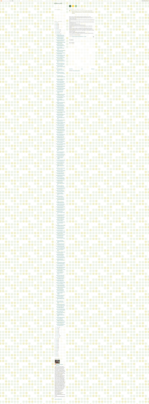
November (58, 31)
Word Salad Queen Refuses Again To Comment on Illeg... (60, 149)
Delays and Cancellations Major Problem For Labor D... (60, 298)
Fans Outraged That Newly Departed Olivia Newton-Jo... (60, 199)
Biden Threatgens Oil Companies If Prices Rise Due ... (60, 70)
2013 (56, 350)
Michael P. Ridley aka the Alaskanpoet (59, 365)
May (57, 331)
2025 (56, 24)
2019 (56, 341)
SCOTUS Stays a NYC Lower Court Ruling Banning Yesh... (60, 223)
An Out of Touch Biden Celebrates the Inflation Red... (60, 193)
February (57, 335)
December (58, 29)
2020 (56, 340)
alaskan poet (58, 3)
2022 (56, 28)
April (57, 332)
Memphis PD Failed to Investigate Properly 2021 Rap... (60, 117)
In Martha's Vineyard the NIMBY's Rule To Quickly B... (60, 165)
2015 (56, 347)
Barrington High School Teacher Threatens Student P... (60, 66)
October (57, 32)
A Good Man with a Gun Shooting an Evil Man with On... (60, 260)
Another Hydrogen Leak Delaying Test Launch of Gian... (60, 302)
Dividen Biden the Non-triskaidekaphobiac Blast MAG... (60, 314)
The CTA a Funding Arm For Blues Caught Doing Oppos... (60, 273)
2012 (56, 351)
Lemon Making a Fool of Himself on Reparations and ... (60, 76)
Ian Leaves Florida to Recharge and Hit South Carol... (60, 48)
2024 (56, 25)
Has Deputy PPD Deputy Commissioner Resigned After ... (60, 241)
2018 (56, 343)
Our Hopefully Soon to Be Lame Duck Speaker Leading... (59, 157)
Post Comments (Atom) (76, 70)
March (57, 334)
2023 (56, 27)
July (57, 328)
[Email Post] (93, 36)
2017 (56, 344)
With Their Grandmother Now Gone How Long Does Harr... (60, 249)
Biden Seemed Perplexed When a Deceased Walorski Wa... (60, 61)
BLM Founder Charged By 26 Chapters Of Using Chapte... (60, 293)
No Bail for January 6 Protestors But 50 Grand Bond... (60, 100)
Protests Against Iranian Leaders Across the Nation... (59, 92)
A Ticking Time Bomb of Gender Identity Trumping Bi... (60, 183)
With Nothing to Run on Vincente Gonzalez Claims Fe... (60, 212)
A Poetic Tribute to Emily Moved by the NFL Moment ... (60, 238)
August (57, 327)
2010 (56, 354)
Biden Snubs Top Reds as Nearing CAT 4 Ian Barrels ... (60, 73)
